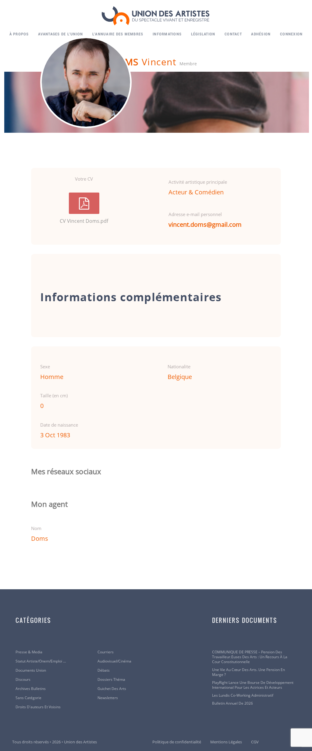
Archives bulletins (31, 688)
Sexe (45, 366)
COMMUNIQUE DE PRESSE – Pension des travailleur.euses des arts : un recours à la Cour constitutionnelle (249, 657)
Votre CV (84, 179)
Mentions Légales (226, 742)
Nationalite (179, 366)
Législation (203, 34)
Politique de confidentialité (176, 742)
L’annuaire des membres (118, 34)
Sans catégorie (28, 697)
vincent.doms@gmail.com (205, 224)
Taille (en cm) (54, 395)
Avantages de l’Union (60, 34)
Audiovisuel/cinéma (114, 661)
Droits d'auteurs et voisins (38, 707)
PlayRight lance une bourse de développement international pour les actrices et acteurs (252, 685)
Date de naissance (59, 425)
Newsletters (108, 697)
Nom (36, 528)
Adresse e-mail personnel (195, 214)
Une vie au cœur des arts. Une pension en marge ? (248, 672)
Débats (104, 670)
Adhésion (261, 34)
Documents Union (31, 670)
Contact (233, 34)
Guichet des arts (112, 688)
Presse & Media (29, 652)
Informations (167, 34)
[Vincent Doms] (86, 82)
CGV (255, 742)
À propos (19, 34)
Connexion (291, 34)
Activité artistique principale (197, 182)
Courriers (106, 652)
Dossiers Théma (111, 679)
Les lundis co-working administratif (242, 695)
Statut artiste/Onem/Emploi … (41, 661)
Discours (23, 679)
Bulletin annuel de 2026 (232, 703)
